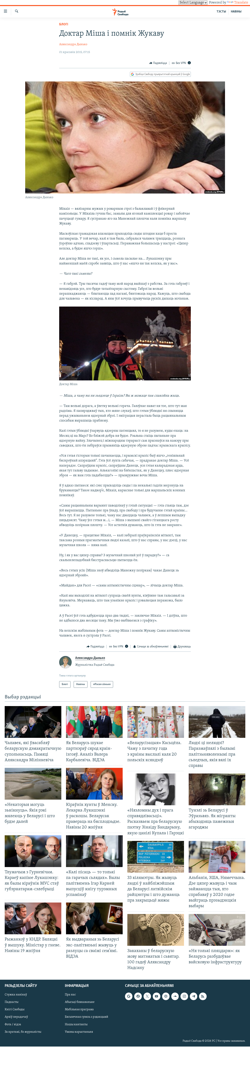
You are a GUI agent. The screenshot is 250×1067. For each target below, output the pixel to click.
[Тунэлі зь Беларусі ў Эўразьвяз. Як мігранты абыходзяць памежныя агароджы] (217, 789)
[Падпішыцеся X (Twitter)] (147, 996)
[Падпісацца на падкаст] (166, 996)
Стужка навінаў (16, 994)
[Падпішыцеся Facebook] (138, 996)
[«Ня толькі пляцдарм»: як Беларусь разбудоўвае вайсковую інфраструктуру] (217, 930)
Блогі (63, 24)
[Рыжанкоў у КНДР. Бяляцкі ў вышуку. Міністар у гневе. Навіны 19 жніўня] (33, 918)
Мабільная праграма (79, 1009)
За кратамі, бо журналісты (23, 1031)
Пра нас (70, 994)
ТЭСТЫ (221, 11)
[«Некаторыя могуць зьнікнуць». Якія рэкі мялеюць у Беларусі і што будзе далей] (33, 784)
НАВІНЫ (236, 11)
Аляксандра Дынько (73, 44)
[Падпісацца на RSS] (202, 996)
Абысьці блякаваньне (80, 1002)
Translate (241, 2)
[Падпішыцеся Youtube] (156, 996)
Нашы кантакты (76, 1024)
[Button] (158, 63)
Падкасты (11, 1002)
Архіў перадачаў (16, 1017)
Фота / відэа (13, 1024)
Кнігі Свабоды (14, 1009)
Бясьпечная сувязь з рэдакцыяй (86, 1017)
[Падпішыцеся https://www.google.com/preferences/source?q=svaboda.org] (128, 996)
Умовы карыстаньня (79, 1031)
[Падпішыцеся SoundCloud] (175, 996)
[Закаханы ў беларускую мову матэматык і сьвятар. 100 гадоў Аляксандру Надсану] (155, 930)
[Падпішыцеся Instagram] (184, 996)
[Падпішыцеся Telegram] (193, 996)
